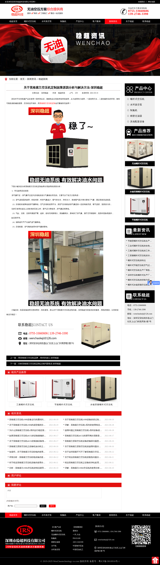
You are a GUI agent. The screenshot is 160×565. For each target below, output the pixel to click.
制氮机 (53, 538)
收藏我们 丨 (143, 2)
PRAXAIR (76, 538)
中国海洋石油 (78, 546)
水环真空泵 (55, 549)
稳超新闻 (43, 79)
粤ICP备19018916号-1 (109, 561)
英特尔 (75, 531)
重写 (52, 506)
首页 (22, 79)
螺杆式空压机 (56, 531)
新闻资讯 (31, 79)
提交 (43, 506)
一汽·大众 (76, 534)
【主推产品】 (56, 527)
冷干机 (53, 546)
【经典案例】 (78, 527)
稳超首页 (13, 21)
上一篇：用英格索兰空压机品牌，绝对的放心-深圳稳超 (34, 358)
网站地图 (151, 2)
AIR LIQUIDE (78, 542)
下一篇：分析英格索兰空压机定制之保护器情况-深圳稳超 (35, 364)
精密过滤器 (55, 542)
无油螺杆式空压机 (58, 534)
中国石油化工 (78, 549)
